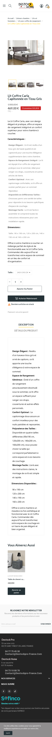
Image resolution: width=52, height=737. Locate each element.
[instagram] (9, 691)
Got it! (8, 733)
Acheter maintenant (28, 298)
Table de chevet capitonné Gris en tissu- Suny (16, 579)
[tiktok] (15, 691)
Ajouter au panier (25, 289)
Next (40, 53)
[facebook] (3, 691)
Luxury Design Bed (15, 576)
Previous (12, 53)
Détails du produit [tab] (26, 330)
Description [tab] (26, 324)
